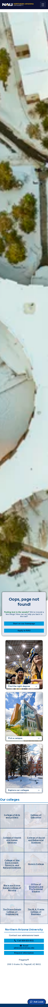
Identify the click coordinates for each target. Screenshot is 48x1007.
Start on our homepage (24, 623)
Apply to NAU (24, 630)
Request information (24, 953)
